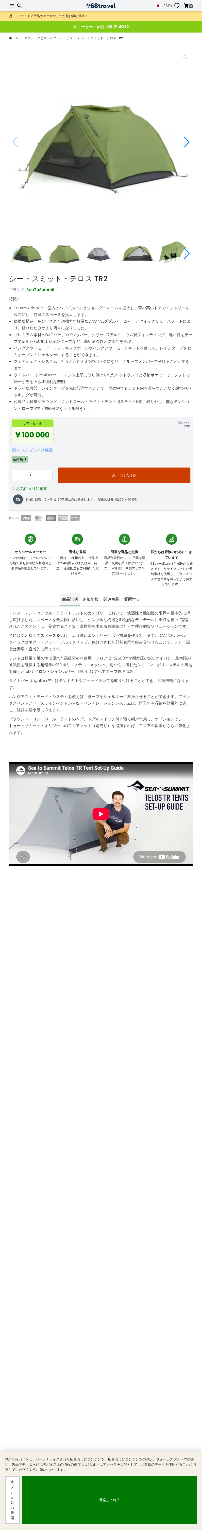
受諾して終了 (109, 1499)
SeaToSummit (40, 290)
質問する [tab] (132, 599)
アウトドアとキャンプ (40, 38)
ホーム (13, 38)
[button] (186, 142)
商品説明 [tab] (70, 599)
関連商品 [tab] (111, 599)
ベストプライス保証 (35, 450)
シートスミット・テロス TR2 (102, 38)
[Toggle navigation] (12, 6)
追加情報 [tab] (91, 599)
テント (71, 38)
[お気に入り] (179, 6)
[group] (101, 142)
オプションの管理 (12, 1499)
